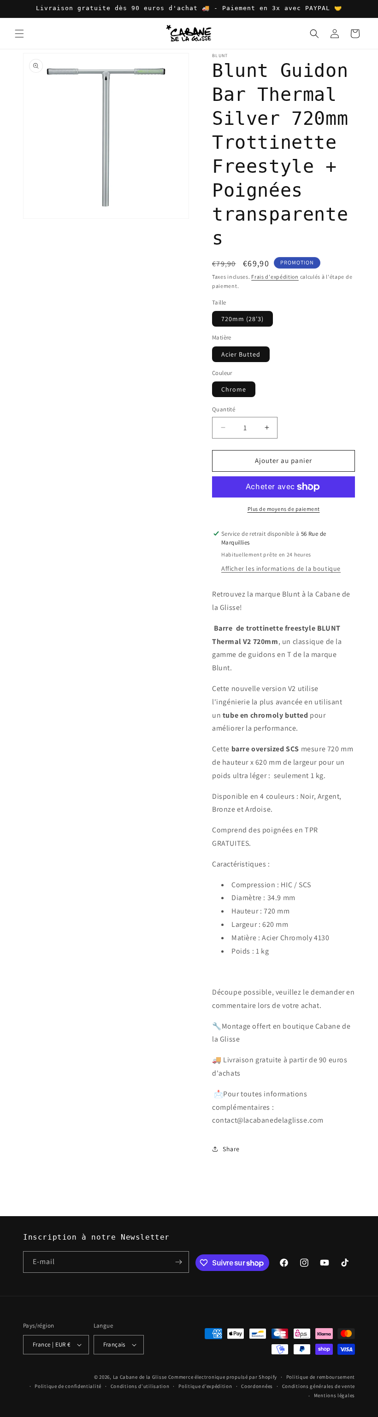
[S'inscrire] (178, 1262)
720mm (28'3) (242, 319)
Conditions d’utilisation (140, 1386)
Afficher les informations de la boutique (281, 568)
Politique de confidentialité (68, 1386)
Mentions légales (334, 1395)
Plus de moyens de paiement (284, 508)
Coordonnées (257, 1386)
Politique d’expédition (205, 1386)
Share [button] (231, 1149)
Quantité (223, 409)
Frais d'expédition (275, 276)
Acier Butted (240, 354)
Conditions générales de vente (318, 1386)
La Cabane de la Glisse (140, 1377)
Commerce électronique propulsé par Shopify (222, 1377)
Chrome (233, 389)
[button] (19, 33)
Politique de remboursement (320, 1377)
